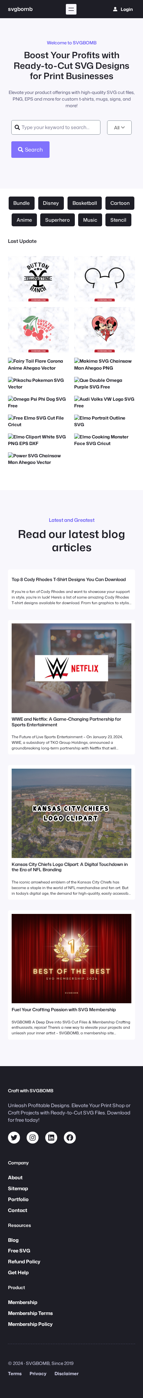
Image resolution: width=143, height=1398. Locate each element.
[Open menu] (71, 9)
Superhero (57, 219)
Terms (15, 1373)
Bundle (21, 203)
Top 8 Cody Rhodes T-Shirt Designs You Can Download (69, 579)
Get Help (18, 1272)
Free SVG (19, 1250)
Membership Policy (30, 1324)
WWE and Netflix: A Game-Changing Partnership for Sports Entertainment (66, 721)
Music (90, 219)
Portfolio (18, 1199)
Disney (51, 203)
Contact (17, 1210)
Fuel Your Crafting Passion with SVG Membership (64, 1009)
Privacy (38, 1373)
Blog (13, 1240)
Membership (22, 1302)
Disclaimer (66, 1373)
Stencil (118, 219)
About (15, 1177)
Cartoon (120, 203)
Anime (24, 219)
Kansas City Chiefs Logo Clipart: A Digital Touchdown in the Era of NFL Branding (70, 867)
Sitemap (18, 1188)
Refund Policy (24, 1261)
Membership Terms (30, 1313)
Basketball (84, 203)
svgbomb (20, 9)
